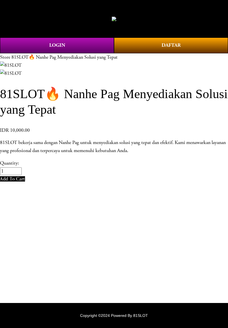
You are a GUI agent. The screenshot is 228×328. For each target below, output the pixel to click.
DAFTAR (171, 45)
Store (5, 57)
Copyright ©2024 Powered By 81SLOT (114, 315)
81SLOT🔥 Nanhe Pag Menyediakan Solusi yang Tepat (64, 57)
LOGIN (57, 45)
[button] (12, 179)
